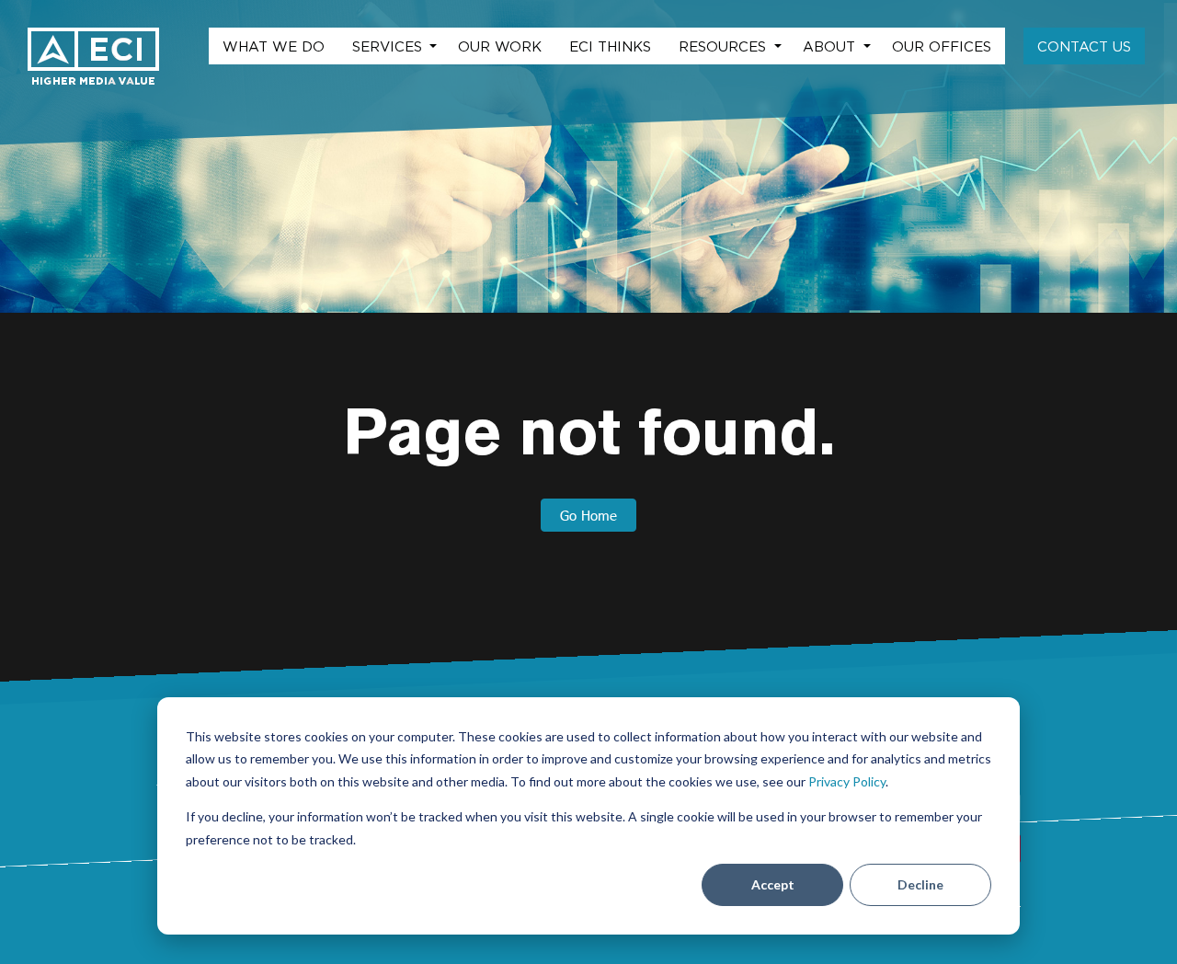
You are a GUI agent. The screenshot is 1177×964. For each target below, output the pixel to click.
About (831, 46)
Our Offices (941, 46)
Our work (500, 46)
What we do (274, 46)
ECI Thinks (610, 46)
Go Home (588, 515)
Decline (920, 884)
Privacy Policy (847, 781)
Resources (725, 46)
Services (389, 46)
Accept (772, 884)
